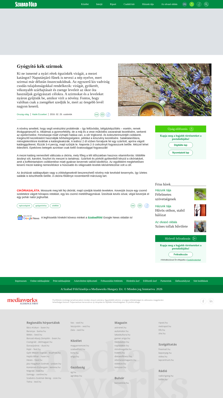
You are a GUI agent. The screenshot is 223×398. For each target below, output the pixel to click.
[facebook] (203, 301)
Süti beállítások (200, 281)
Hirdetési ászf (132, 281)
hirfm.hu (163, 379)
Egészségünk (24, 206)
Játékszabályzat (182, 281)
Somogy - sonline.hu (37, 374)
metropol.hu (165, 326)
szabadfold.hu (78, 349)
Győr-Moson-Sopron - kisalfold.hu (44, 352)
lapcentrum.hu (166, 360)
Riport (113, 4)
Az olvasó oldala (169, 4)
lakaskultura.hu (122, 334)
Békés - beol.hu (34, 334)
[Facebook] (199, 4)
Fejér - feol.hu (34, 349)
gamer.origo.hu (122, 338)
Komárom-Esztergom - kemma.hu (44, 367)
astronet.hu (120, 327)
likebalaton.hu (122, 341)
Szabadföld (95, 217)
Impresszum (21, 281)
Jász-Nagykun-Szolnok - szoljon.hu (44, 363)
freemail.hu (164, 349)
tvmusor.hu (120, 367)
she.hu (162, 333)
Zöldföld (55, 206)
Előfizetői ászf (150, 281)
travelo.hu (120, 352)
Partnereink (165, 281)
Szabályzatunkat (194, 260)
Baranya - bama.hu (36, 331)
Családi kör (129, 4)
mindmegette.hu (123, 349)
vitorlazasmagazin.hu (125, 360)
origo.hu (75, 356)
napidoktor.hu (122, 345)
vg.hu (73, 372)
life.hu (162, 329)
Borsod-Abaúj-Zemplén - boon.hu (44, 338)
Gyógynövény (41, 206)
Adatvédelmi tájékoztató (85, 281)
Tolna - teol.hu (34, 381)
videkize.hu (120, 363)
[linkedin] (211, 301)
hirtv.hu (75, 352)
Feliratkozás (181, 254)
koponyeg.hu (165, 352)
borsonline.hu (122, 382)
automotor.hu (121, 331)
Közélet (85, 4)
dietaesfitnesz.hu (123, 356)
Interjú (99, 4)
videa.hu (163, 356)
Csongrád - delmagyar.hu (39, 341)
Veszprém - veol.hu (80, 326)
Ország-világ (23, 114)
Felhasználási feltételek (112, 281)
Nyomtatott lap (180, 152)
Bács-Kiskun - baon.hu (38, 327)
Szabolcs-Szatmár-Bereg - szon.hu (44, 378)
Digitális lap (180, 145)
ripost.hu (163, 322)
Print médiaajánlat (61, 281)
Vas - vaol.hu (77, 322)
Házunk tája (148, 4)
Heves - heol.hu (34, 360)
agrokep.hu (76, 375)
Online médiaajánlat (39, 281)
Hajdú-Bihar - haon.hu (38, 356)
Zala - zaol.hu (77, 329)
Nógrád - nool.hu (35, 370)
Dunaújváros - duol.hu (38, 345)
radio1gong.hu (166, 375)
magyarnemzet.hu (80, 345)
